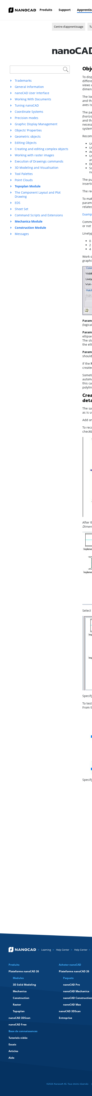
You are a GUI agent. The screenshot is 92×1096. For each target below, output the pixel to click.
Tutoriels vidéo (18, 1038)
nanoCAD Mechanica (76, 991)
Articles (13, 1051)
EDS (17, 203)
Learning (46, 949)
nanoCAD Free (18, 1024)
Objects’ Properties (28, 130)
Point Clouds (24, 180)
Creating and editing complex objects (41, 149)
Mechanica (20, 991)
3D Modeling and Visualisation (36, 168)
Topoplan (19, 1011)
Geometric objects (28, 136)
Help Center (62, 949)
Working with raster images (34, 155)
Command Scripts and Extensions (39, 215)
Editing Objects (26, 143)
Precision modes (26, 118)
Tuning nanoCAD (27, 105)
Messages (22, 234)
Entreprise (65, 1018)
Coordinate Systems (29, 112)
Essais (12, 1044)
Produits (46, 10)
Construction (21, 998)
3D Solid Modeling (24, 984)
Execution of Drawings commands (39, 161)
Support (65, 10)
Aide (11, 1058)
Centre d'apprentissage (68, 27)
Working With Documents (33, 99)
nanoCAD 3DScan (19, 1018)
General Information (29, 87)
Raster (17, 1004)
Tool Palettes (24, 174)
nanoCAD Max (72, 1004)
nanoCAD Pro (71, 984)
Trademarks (23, 80)
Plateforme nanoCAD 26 (24, 971)
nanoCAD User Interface (32, 93)
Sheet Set (21, 209)
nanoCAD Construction (77, 998)
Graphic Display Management (36, 124)
